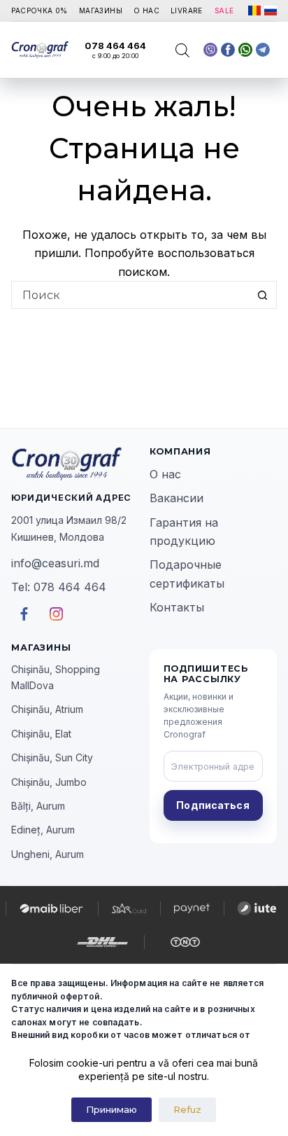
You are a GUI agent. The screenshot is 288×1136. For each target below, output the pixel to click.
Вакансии (176, 498)
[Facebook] (245, 50)
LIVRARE (187, 10)
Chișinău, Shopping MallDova (55, 677)
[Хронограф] (74, 463)
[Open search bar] (182, 50)
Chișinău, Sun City (52, 757)
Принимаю (111, 1109)
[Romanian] (254, 10)
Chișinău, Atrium (47, 709)
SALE (224, 10)
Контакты (177, 607)
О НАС (146, 10)
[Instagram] (263, 50)
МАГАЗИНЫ (100, 10)
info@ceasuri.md (55, 563)
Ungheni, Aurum (47, 854)
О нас (165, 474)
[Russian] (270, 10)
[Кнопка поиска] (263, 295)
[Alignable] (228, 50)
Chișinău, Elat (41, 734)
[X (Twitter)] (210, 50)
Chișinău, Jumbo (49, 782)
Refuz (187, 1109)
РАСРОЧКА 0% (39, 10)
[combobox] (130, 295)
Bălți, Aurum (38, 806)
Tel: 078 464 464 (58, 587)
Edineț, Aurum (43, 830)
